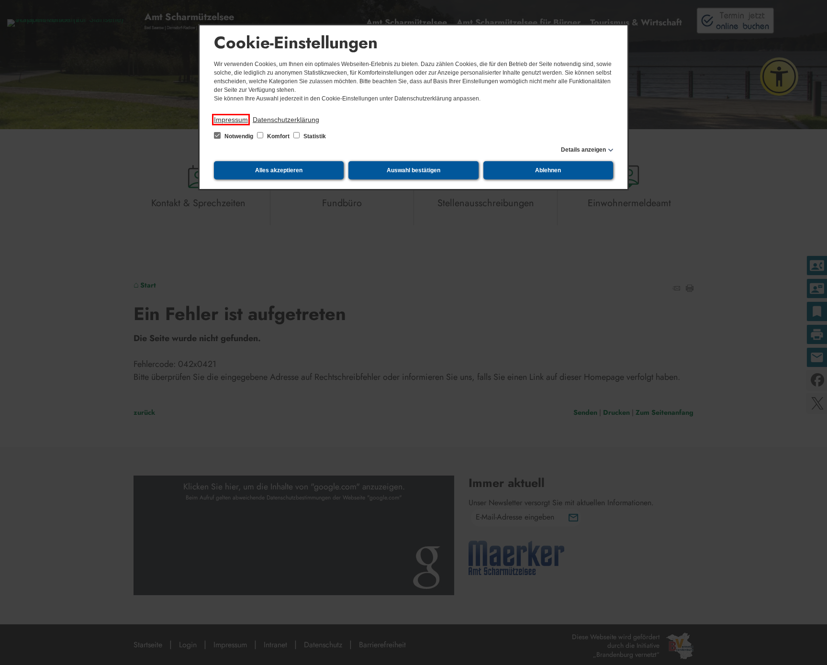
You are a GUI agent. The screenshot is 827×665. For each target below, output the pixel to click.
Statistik (314, 136)
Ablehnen (548, 170)
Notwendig (239, 136)
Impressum (231, 119)
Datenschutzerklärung (286, 119)
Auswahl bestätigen (413, 170)
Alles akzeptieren (278, 170)
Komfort (278, 136)
